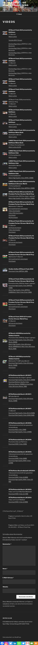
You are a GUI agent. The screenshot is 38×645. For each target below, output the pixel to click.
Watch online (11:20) (15, 147)
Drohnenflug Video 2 (15, 48)
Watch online (13, 36)
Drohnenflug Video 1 (15, 44)
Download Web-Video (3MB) (17, 429)
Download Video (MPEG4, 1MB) (18, 271)
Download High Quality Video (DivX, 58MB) (22, 380)
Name (5, 568)
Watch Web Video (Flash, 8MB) (22, 292)
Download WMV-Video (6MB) (18, 458)
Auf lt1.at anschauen (15, 228)
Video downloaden (14, 211)
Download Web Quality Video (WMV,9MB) (21, 415)
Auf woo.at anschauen (15, 242)
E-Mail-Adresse (8, 577)
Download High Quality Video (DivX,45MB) (22, 413)
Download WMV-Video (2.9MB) (18, 502)
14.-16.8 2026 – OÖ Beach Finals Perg (15, 4)
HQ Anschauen (13, 217)
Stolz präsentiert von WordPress (12, 637)
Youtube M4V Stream (15, 40)
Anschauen (12, 215)
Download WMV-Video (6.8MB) (18, 477)
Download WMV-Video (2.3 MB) (18, 494)
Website (5, 587)
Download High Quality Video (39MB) (20, 432)
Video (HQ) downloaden (16, 213)
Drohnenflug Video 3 (15, 53)
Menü (20, 14)
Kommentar (7, 544)
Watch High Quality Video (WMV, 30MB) (21, 178)
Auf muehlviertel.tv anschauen (18, 208)
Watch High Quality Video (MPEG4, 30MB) (22, 188)
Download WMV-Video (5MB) (18, 444)
